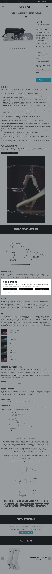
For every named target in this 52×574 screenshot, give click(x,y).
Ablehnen (42, 289)
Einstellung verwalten (26, 289)
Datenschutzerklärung (7, 292)
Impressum (16, 292)
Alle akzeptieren (10, 289)
